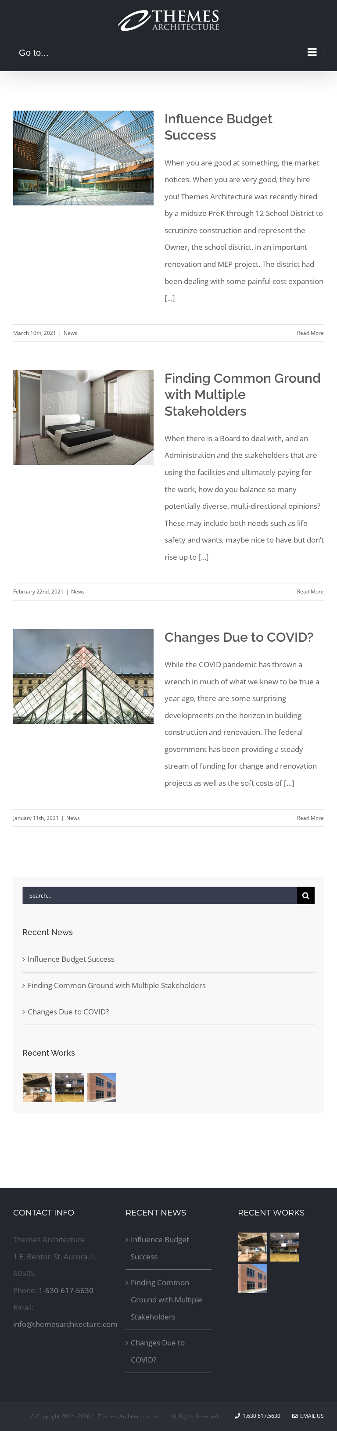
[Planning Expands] (37, 1088)
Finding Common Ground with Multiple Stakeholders (243, 394)
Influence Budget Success (71, 959)
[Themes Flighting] (69, 1088)
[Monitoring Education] (101, 1088)
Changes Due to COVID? (239, 637)
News (70, 333)
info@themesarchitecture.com (65, 1324)
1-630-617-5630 (66, 1290)
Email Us (311, 1416)
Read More (310, 333)
